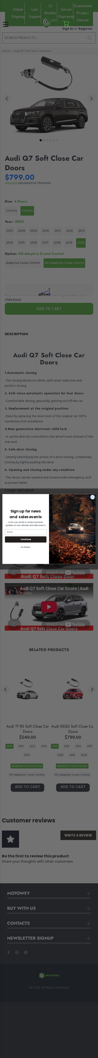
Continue (25, 539)
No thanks (25, 547)
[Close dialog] (92, 497)
